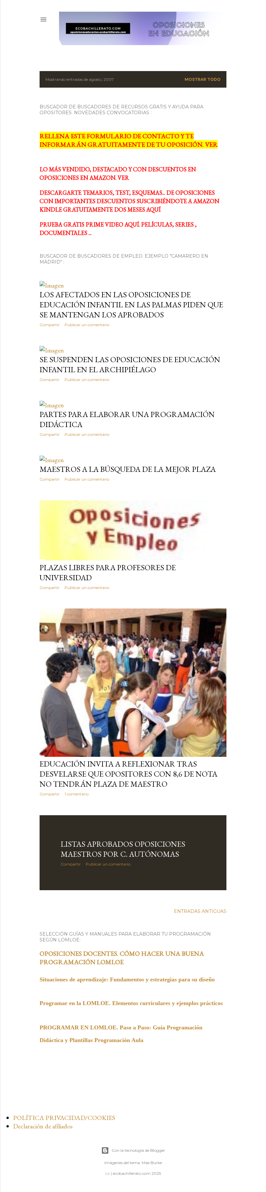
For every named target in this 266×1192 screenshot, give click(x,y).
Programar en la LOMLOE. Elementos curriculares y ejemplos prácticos (131, 1003)
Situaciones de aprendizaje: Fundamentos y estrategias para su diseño (127, 979)
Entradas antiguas (200, 911)
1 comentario (77, 794)
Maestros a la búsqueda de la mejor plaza (128, 469)
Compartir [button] (50, 324)
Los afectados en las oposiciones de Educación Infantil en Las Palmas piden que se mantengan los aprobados (131, 304)
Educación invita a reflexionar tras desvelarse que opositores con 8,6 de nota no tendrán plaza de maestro (128, 774)
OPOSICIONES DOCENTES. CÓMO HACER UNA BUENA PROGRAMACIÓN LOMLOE (122, 957)
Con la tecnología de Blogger (138, 1150)
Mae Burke (152, 1162)
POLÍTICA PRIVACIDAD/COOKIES (64, 1117)
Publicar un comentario (87, 324)
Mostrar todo (203, 79)
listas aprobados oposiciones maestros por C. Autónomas (123, 849)
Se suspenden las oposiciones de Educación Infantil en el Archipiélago (130, 364)
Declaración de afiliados (43, 1126)
